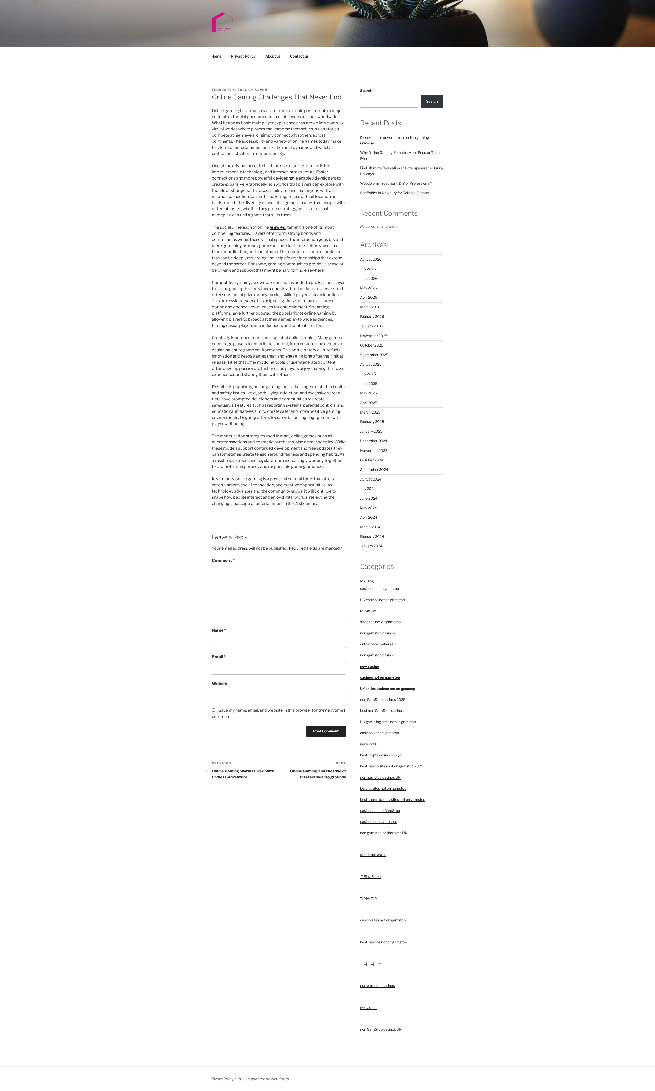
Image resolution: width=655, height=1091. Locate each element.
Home (216, 56)
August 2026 (370, 259)
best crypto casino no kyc (380, 755)
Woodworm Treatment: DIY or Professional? (396, 183)
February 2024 (372, 536)
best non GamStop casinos (382, 710)
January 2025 (371, 431)
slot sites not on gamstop (380, 622)
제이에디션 (369, 898)
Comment (223, 560)
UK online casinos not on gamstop (387, 689)
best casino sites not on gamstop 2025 (391, 766)
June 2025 (368, 383)
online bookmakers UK (378, 644)
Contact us (299, 56)
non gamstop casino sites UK (383, 833)
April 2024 (368, 517)
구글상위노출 (370, 876)
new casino (369, 666)
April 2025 (368, 402)
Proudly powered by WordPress (263, 1079)
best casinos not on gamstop (383, 942)
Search (366, 90)
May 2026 (368, 288)
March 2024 (370, 527)
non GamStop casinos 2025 (383, 699)
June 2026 (368, 278)
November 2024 (373, 450)
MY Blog (367, 581)
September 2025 (374, 355)
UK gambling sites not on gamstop (388, 722)
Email (219, 656)
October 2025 (371, 345)
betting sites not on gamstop (383, 788)
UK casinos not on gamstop (382, 600)
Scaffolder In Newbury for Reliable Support (394, 193)
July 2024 (368, 488)
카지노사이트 (370, 964)
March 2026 (370, 307)
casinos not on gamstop (379, 588)
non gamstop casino (376, 655)
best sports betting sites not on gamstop (392, 799)
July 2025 (368, 374)
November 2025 (373, 335)
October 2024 (371, 460)
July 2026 (368, 268)
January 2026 (371, 326)
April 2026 (368, 297)
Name (219, 630)
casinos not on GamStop (380, 810)
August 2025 (370, 364)
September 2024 (374, 469)
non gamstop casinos (377, 633)
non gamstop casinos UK (380, 777)
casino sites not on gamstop (383, 920)
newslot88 (368, 744)
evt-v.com (368, 1007)
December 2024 (373, 441)
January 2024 (371, 546)
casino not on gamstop (378, 821)
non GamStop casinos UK (381, 1029)
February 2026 (372, 316)
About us (272, 56)
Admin (261, 90)
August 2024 (370, 479)
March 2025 (370, 412)
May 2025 (368, 393)
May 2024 (368, 508)
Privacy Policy (243, 56)
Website (220, 683)
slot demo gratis (373, 854)
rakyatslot (368, 611)
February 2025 (372, 421)
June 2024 (368, 498)
